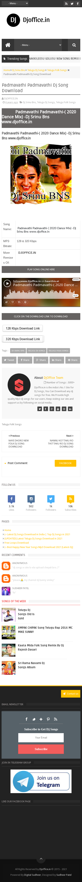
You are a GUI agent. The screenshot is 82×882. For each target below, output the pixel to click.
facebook (65, 463)
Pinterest (48, 719)
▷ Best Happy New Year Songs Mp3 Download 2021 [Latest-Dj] (39, 547)
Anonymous (19, 563)
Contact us (72, 693)
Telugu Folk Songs (66, 102)
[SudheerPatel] (39, 409)
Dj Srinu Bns (29, 102)
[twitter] (72, 3)
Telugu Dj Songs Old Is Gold (26, 614)
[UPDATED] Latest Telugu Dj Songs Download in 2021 (33, 538)
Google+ (41, 719)
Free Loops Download (17, 542)
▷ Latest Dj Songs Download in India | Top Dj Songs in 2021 (37, 534)
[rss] (66, 3)
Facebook (26, 719)
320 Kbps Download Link (23, 339)
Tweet (10, 360)
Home (8, 530)
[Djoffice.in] (52, 409)
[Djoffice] (45, 409)
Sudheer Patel (20, 588)
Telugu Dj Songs (46, 102)
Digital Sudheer (32, 874)
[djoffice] (58, 409)
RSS (55, 719)
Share (26, 360)
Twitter (34, 719)
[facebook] (77, 3)
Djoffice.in (45, 869)
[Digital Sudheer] (70, 409)
